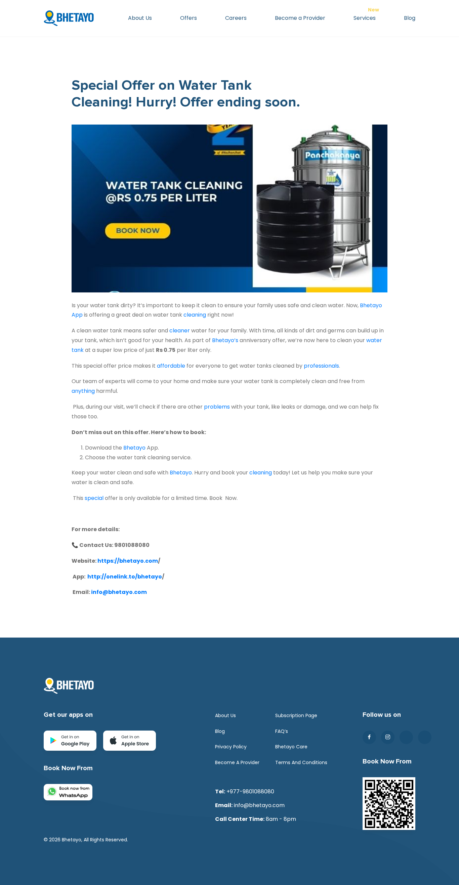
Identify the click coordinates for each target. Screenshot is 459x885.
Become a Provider (300, 18)
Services (364, 18)
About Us (140, 18)
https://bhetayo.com (127, 561)
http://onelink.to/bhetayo (124, 576)
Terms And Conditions (301, 762)
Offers (188, 18)
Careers (236, 18)
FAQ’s (281, 731)
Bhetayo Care (291, 746)
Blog (409, 18)
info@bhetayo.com (119, 592)
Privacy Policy (231, 746)
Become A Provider (237, 762)
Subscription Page (296, 715)
